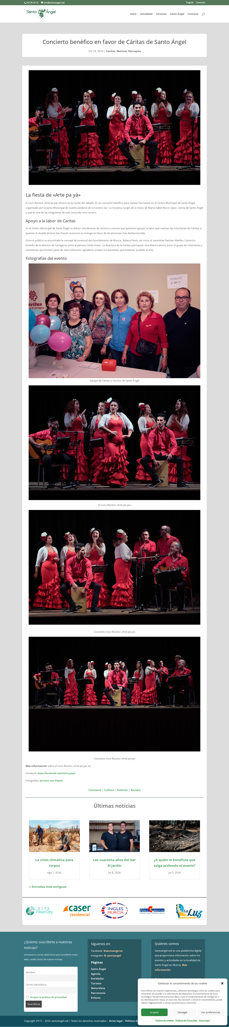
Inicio (133, 14)
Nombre (30, 972)
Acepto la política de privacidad (48, 997)
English (190, 3)
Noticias (122, 51)
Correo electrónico (36, 984)
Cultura (109, 790)
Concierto (94, 790)
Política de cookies (164, 1020)
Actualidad (146, 14)
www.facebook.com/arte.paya (56, 773)
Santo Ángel (177, 14)
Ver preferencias (210, 1012)
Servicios (161, 14)
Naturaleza (98, 988)
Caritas (110, 51)
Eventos (122, 790)
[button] (222, 983)
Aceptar (154, 1012)
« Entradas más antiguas (47, 887)
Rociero (136, 790)
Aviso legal (204, 1020)
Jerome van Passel (51, 780)
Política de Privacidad (186, 1020)
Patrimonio (98, 993)
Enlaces (95, 997)
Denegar (182, 1012)
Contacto (200, 3)
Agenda (95, 973)
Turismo (96, 983)
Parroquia (134, 51)
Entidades (97, 978)
